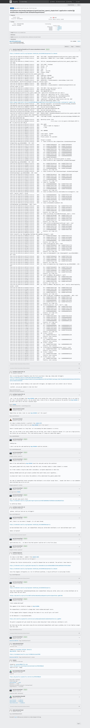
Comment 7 (15, 440)
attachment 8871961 (21, 649)
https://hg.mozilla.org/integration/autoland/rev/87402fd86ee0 (27, 666)
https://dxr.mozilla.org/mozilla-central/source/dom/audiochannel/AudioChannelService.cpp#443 (35, 618)
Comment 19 (15, 644)
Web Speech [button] (20, 18)
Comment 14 (15, 554)
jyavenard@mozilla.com (21, 664)
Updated (14, 453)
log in (16, 717)
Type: (51, 17)
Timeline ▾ (78, 46)
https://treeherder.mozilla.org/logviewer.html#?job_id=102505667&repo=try (30, 587)
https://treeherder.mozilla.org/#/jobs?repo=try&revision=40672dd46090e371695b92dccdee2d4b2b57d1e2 (37, 500)
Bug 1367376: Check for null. (15, 41)
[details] (29, 649)
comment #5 (38, 423)
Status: (15, 23)
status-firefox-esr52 (14, 702)
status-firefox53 (13, 700)
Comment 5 (15, 410)
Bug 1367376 (17, 8)
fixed (58, 29)
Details (79, 41)
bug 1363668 (31, 398)
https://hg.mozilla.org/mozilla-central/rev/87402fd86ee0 (25, 676)
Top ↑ (78, 723)
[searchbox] (34, 2)
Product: (14, 17)
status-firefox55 (13, 682)
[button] (77, 2)
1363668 (14, 404)
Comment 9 (15, 496)
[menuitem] (52, 2)
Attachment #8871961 (14, 640)
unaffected (59, 26)
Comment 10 (15, 508)
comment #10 (35, 557)
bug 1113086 (36, 606)
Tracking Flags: (48, 23)
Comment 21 (15, 672)
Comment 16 (15, 583)
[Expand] (79, 364)
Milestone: (14, 25)
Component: (13, 18)
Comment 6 (15, 420)
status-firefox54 (13, 701)
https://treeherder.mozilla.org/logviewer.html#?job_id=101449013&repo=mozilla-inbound (33, 53)
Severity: (58, 19)
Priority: (50, 19)
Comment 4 (15, 395)
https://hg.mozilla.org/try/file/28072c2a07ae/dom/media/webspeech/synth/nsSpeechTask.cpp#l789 (36, 595)
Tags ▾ (72, 46)
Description (15, 50)
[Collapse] (79, 50)
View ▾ (78, 4)
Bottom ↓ (67, 46)
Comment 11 (15, 518)
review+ (74, 41)
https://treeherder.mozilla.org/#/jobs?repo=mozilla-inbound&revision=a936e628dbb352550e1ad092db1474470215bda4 (40, 565)
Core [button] (18, 17)
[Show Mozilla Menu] (11, 2)
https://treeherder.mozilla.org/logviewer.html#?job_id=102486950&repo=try (30, 524)
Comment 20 (15, 661)
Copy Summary (71, 4)
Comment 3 (15, 373)
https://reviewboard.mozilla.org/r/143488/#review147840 (25, 654)
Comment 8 (15, 460)
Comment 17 (15, 600)
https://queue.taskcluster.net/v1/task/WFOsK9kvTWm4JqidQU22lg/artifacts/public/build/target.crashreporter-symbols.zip (42, 102)
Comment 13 (15, 539)
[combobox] (34, 2)
